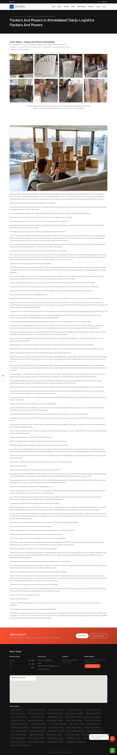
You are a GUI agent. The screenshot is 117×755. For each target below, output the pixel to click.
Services (66, 6)
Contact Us (91, 6)
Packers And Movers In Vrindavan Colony (21, 745)
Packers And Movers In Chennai (92, 717)
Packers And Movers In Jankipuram (19, 727)
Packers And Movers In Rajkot (18, 738)
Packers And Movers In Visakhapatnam (75, 742)
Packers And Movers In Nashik (54, 734)
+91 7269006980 (103, 1)
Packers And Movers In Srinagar (55, 738)
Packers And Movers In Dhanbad (35, 720)
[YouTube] (10, 2)
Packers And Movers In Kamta (56, 727)
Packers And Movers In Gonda (38, 724)
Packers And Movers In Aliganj (74, 709)
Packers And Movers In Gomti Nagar (19, 724)
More (104, 6)
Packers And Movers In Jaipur (94, 724)
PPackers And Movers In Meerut (94, 731)
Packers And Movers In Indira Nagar (57, 724)
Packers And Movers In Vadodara (36, 742)
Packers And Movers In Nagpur (36, 734)
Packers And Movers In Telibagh (91, 738)
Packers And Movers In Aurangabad (74, 713)
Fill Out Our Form (92, 666)
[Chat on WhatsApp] (112, 750)
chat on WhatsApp (66, 108)
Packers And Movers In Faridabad (55, 720)
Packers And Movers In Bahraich (94, 713)
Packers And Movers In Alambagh (56, 709)
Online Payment (81, 6)
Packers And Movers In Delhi (18, 720)
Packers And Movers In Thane (18, 742)
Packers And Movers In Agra (17, 709)
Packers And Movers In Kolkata (92, 727)
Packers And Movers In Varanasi (55, 742)
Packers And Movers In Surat (73, 738)
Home (53, 6)
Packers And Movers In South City (36, 738)
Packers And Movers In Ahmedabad (36, 709)
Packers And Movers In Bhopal (37, 717)
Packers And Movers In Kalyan (38, 727)
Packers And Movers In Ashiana (54, 713)
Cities (98, 6)
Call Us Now (82, 635)
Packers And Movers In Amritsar (93, 709)
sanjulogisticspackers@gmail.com (48, 666)
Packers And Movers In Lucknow (18, 731)
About (60, 6)
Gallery (73, 6)
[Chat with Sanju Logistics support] (112, 738)
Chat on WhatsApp (98, 636)
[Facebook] (13, 2)
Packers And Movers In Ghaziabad (74, 720)
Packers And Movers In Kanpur (74, 727)
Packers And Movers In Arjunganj (36, 713)
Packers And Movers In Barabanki (19, 717)
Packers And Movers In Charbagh (73, 717)
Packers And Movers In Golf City (93, 720)
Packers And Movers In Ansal (18, 713)
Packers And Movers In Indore (76, 724)
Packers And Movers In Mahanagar (75, 731)
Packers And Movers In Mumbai (18, 734)
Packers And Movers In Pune (89, 734)
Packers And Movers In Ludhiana (56, 731)
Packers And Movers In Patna (72, 734)
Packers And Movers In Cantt (55, 717)
